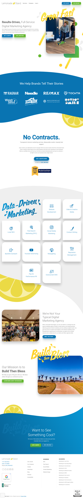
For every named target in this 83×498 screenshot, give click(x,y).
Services (25, 3)
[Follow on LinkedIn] (10, 469)
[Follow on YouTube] (12, 469)
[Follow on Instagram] (5, 469)
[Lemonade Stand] (11, 3)
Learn (36, 3)
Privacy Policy (23, 496)
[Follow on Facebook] (3, 469)
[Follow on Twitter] (8, 469)
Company (31, 3)
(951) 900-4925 (44, 162)
